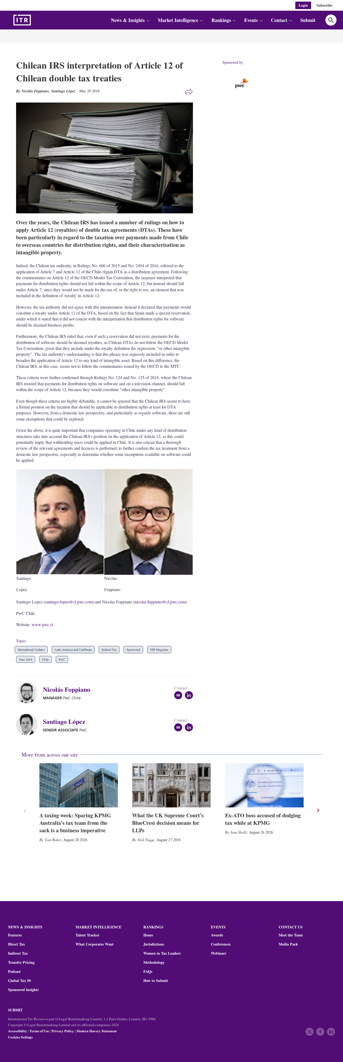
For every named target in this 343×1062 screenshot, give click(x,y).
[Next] (318, 810)
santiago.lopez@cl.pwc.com (68, 601)
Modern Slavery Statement (96, 1030)
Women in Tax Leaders (162, 953)
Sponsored (133, 649)
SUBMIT (15, 1010)
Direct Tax (16, 944)
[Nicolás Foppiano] (29, 692)
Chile (45, 659)
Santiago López (63, 91)
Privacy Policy (62, 1030)
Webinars (218, 953)
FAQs (147, 971)
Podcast (14, 971)
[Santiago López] (29, 724)
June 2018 (25, 659)
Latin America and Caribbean (73, 649)
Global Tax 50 (19, 980)
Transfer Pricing (21, 962)
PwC (62, 659)
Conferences (220, 944)
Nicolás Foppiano (66, 689)
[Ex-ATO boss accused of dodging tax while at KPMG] (264, 785)
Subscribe (324, 5)
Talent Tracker (87, 935)
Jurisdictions (153, 944)
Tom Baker (53, 839)
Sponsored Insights (23, 990)
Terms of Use (39, 1030)
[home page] (34, 20)
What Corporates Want (95, 944)
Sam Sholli (238, 832)
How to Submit (155, 980)
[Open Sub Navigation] (148, 20)
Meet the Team (291, 935)
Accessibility (17, 1030)
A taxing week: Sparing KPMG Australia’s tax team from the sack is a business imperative (75, 822)
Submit (307, 20)
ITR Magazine (159, 649)
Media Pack (288, 944)
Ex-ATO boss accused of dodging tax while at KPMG (263, 819)
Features (15, 935)
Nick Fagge (145, 839)
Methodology (154, 962)
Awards (217, 935)
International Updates (31, 649)
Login (303, 5)
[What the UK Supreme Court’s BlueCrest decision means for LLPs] (171, 785)
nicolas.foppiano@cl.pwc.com (160, 601)
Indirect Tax (109, 649)
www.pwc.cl (42, 624)
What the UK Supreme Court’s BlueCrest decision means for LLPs (168, 822)
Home (148, 935)
